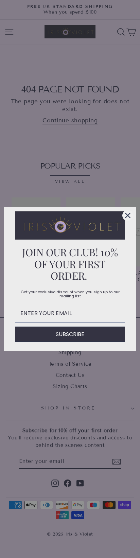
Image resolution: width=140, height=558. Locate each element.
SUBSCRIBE (70, 334)
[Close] (128, 215)
